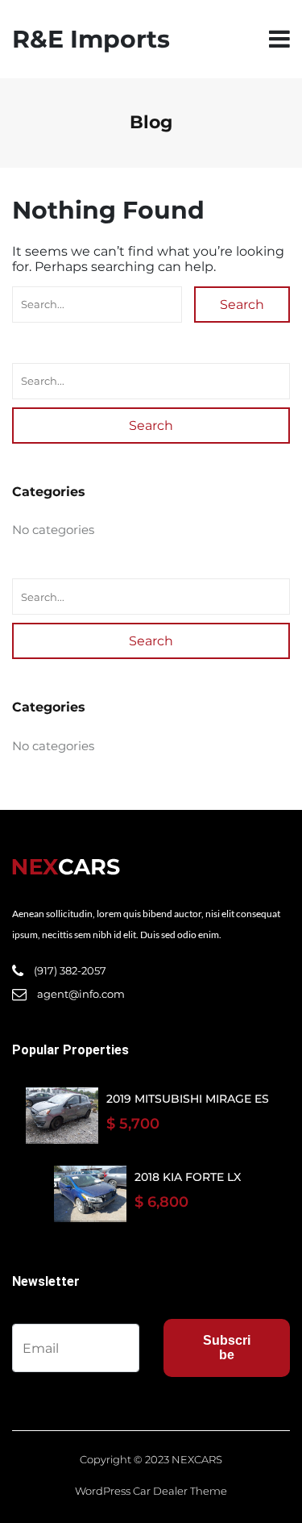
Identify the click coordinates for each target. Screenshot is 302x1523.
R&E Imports (91, 39)
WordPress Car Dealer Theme (151, 1490)
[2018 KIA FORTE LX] (90, 1194)
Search (242, 304)
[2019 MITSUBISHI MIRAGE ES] (62, 1115)
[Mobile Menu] (279, 39)
